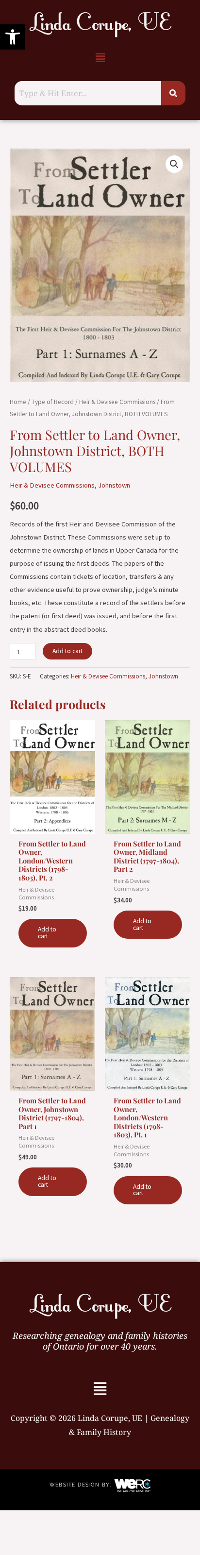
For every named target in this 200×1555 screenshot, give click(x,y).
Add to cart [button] (47, 932)
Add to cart (67, 651)
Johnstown (114, 485)
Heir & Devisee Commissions (117, 402)
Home (18, 402)
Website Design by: (82, 1484)
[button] (12, 37)
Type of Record (53, 402)
